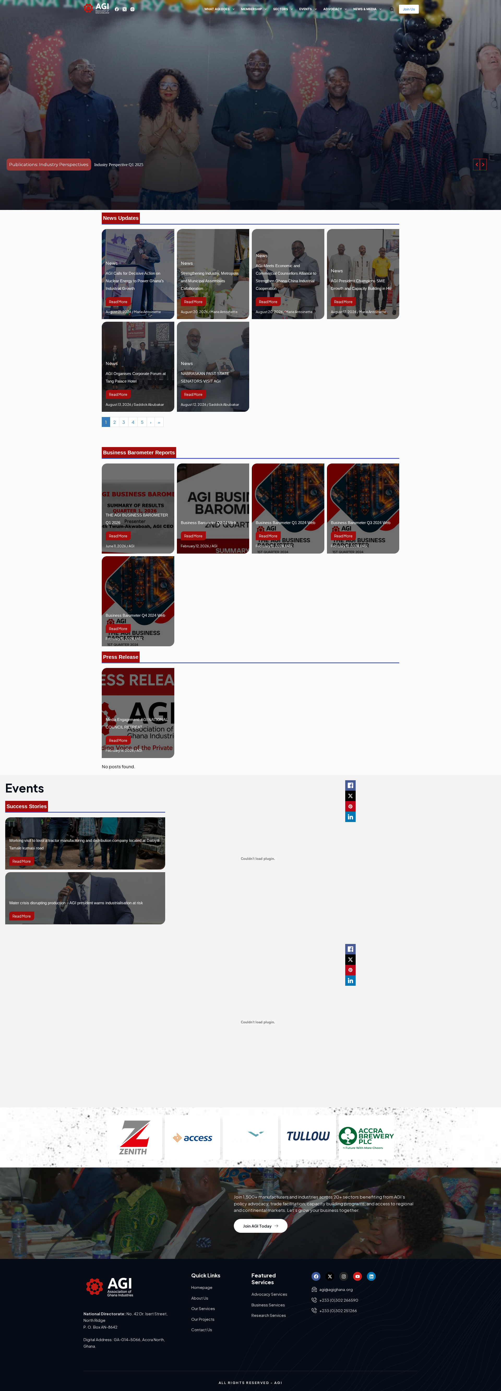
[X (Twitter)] (125, 9)
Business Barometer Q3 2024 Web (360, 522)
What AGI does (217, 9)
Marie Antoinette (147, 312)
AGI (131, 546)
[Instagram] (132, 9)
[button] (483, 164)
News (112, 263)
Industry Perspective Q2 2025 (118, 164)
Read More (118, 301)
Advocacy (332, 9)
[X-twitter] (329, 1276)
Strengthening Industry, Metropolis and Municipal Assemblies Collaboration (210, 281)
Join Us (409, 9)
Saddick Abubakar (149, 404)
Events (305, 9)
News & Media (365, 9)
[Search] (392, 9)
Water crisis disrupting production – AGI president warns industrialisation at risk (76, 903)
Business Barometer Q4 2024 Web (135, 615)
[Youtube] (357, 1276)
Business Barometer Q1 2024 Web (285, 522)
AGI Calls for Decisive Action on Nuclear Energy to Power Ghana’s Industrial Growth (135, 281)
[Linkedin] (371, 1276)
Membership (251, 9)
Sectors (280, 9)
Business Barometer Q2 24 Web (208, 522)
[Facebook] (117, 9)
